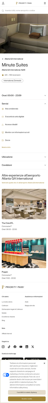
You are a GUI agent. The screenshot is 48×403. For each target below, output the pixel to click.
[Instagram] (3, 346)
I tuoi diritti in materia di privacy (27, 392)
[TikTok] (9, 346)
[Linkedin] (26, 346)
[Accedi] (3, 3)
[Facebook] (15, 346)
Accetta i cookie (27, 399)
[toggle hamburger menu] (45, 3)
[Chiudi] (44, 363)
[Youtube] (21, 346)
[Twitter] (32, 346)
